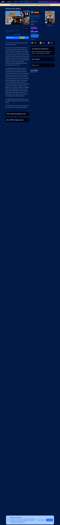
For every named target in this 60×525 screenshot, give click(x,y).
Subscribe (26, 1)
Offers (21, 1)
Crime (36, 31)
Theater (25, 28)
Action (32, 31)
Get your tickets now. (45, 4)
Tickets (15, 1)
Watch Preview (18, 17)
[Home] (3, 2)
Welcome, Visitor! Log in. (43, 1)
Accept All (49, 520)
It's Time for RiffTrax (34, 35)
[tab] (43, 49)
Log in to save (8, 30)
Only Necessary (41, 520)
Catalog (9, 1)
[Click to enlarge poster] (50, 17)
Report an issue (35, 65)
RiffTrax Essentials (34, 36)
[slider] (31, 16)
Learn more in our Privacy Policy (16, 522)
